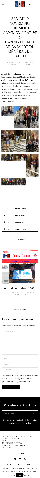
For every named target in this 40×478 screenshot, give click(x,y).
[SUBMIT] (33, 412)
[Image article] (20, 266)
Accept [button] (19, 475)
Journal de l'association (24, 293)
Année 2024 (13, 64)
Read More (26, 475)
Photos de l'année (24, 64)
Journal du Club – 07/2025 (20, 288)
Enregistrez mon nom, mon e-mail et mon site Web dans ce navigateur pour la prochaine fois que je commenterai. (20, 378)
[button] (3, 4)
